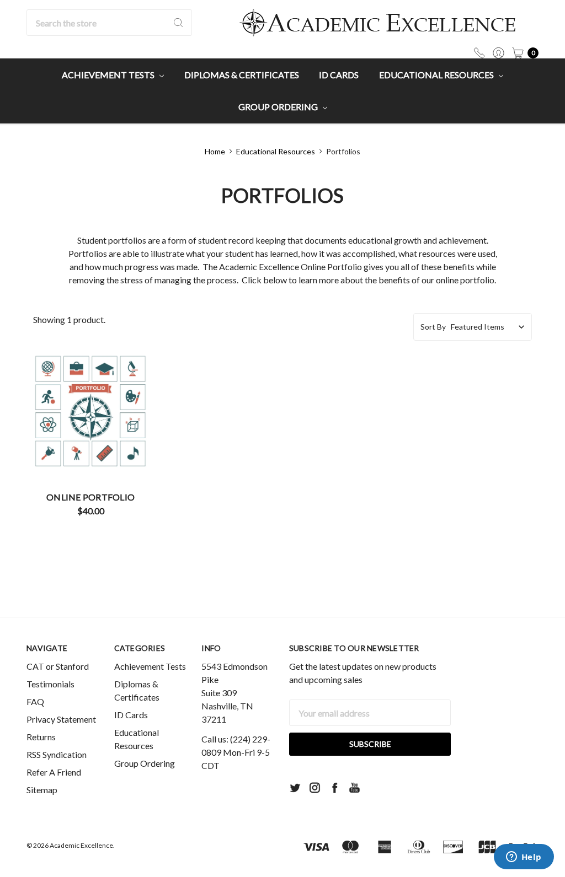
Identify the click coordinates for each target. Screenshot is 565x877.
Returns (41, 736)
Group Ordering (278, 106)
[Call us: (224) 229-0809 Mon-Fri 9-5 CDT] (479, 51)
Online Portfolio (90, 497)
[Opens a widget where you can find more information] (523, 857)
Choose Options (90, 448)
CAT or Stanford (57, 666)
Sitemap (41, 789)
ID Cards (339, 74)
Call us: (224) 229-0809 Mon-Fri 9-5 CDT (235, 752)
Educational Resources (437, 74)
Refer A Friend (53, 772)
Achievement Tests (109, 74)
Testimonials (50, 684)
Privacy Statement (61, 719)
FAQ (35, 701)
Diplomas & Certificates (241, 74)
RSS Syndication (56, 754)
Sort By (433, 326)
